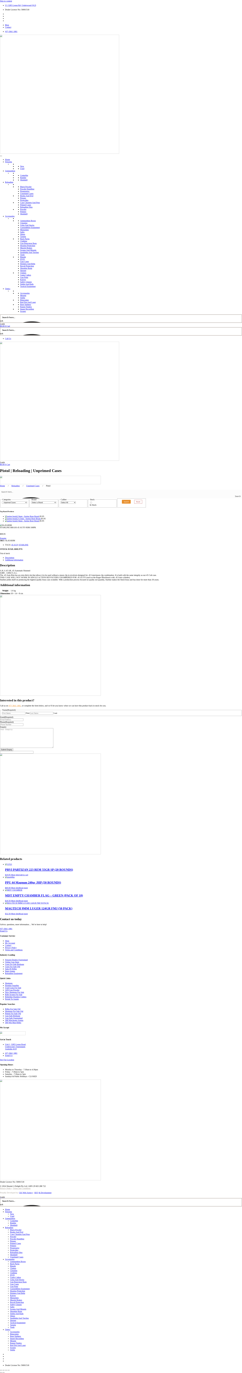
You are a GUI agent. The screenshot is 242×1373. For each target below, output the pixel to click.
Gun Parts (24, 277)
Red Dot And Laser (28, 302)
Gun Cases (24, 261)
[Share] (6, 1370)
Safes (22, 232)
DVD (22, 259)
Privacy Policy (6, 1188)
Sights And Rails (27, 284)
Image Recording (27, 309)
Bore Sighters (25, 304)
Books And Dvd (26, 196)
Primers (23, 212)
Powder (23, 209)
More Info (15, 875)
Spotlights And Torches (29, 252)
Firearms (8, 162)
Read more (23, 888)
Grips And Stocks (27, 225)
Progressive (24, 191)
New (22, 166)
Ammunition (10, 171)
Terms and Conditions (22, 1188)
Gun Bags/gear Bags (28, 243)
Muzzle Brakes (26, 248)
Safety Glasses (26, 282)
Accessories (9, 216)
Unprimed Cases (26, 193)
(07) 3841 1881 (15, 706)
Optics (7, 289)
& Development (45, 1193)
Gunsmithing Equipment (30, 227)
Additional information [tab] (14, 560)
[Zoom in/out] (1, 1370)
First (27, 713)
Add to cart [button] (23, 875)
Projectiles (24, 200)
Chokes (23, 273)
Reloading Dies (26, 207)
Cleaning (23, 223)
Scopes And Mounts (28, 250)
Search (126, 502)
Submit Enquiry (6, 750)
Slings (22, 234)
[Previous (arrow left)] (1, 1372)
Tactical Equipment (28, 286)
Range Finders (26, 307)
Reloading (9, 182)
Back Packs (24, 239)
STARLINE (23, 545)
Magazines (24, 230)
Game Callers (25, 275)
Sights (22, 298)
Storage (23, 270)
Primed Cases (25, 205)
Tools (22, 255)
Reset (138, 502)
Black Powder (26, 187)
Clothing (23, 241)
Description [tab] (9, 558)
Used (22, 169)
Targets (23, 237)
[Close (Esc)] (9, 1370)
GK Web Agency (26, 1193)
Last (55, 713)
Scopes (23, 311)
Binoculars (24, 300)
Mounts (23, 295)
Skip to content (6, 1)
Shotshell (23, 180)
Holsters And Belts (27, 264)
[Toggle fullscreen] (4, 1370)
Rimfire (23, 178)
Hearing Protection (27, 246)
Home (7, 159)
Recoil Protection (27, 266)
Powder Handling (27, 189)
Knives (23, 280)
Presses (23, 198)
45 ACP (14, 545)
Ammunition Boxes (28, 221)
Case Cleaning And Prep (30, 203)
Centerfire (24, 175)
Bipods (23, 257)
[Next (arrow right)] (4, 1372)
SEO (36, 1193)
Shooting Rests (26, 268)
